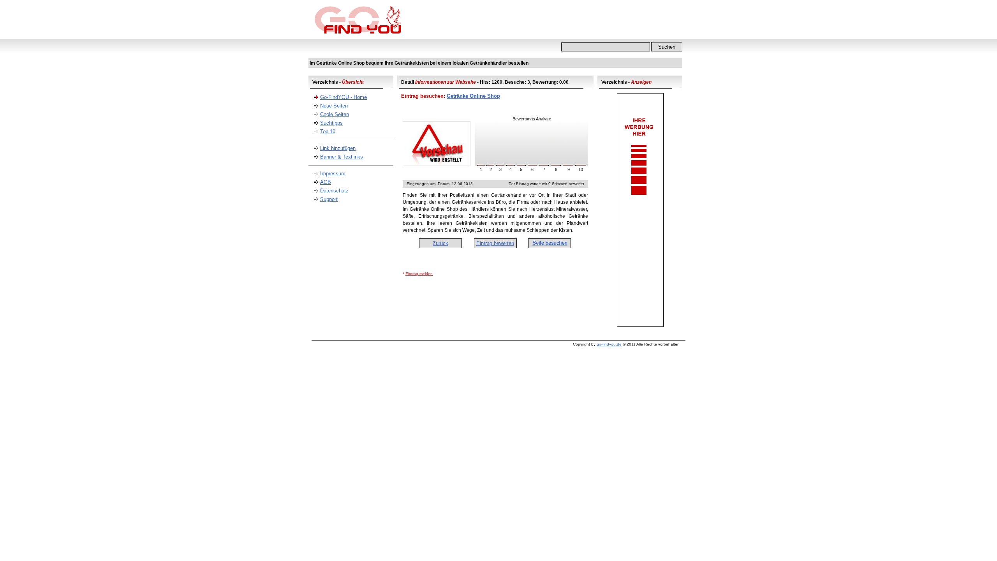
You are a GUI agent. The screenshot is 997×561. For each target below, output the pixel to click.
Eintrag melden (419, 274)
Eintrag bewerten (495, 243)
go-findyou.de (609, 344)
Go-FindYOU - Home (343, 97)
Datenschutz (334, 191)
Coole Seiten (334, 114)
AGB (325, 182)
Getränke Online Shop (473, 96)
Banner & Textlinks (341, 157)
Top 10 (327, 131)
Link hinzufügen (338, 148)
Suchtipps (331, 123)
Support (329, 199)
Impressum (332, 173)
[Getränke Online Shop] (436, 164)
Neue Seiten (334, 106)
